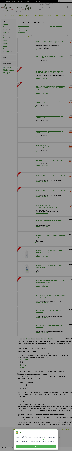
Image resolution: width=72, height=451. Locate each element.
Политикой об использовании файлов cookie (39, 439)
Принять (36, 446)
